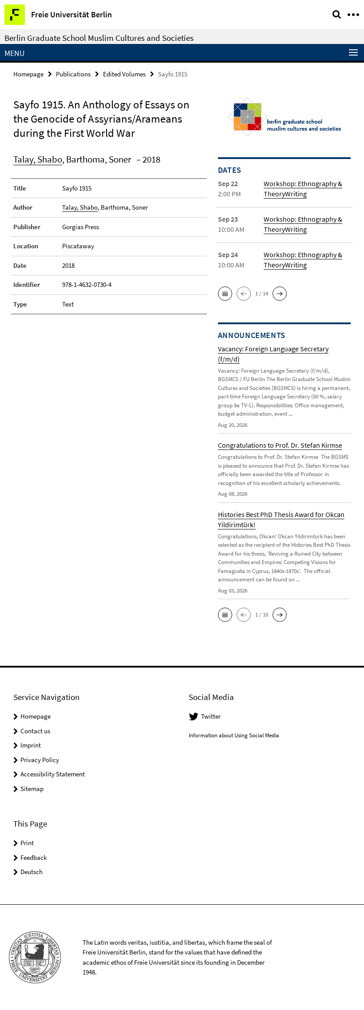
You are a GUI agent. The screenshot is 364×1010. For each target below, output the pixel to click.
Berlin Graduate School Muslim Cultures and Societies (99, 37)
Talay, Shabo (37, 159)
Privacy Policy (39, 760)
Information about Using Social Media (234, 735)
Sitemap (32, 788)
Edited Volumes (124, 74)
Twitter (211, 716)
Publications (73, 74)
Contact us (35, 731)
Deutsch (31, 871)
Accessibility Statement (52, 774)
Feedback (33, 857)
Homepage (28, 74)
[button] (225, 293)
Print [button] (27, 843)
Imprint (30, 745)
